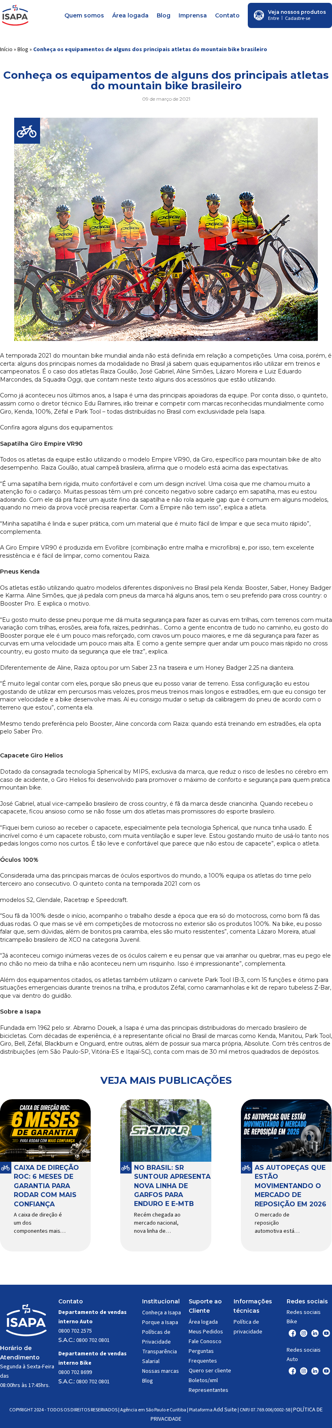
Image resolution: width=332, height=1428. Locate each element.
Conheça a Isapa (161, 1313)
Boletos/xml (203, 1380)
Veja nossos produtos (297, 12)
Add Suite (225, 1410)
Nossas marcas (160, 1371)
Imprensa (193, 15)
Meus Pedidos (206, 1332)
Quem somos (84, 15)
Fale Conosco (205, 1341)
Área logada (130, 15)
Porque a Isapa (160, 1322)
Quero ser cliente (210, 1371)
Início (6, 49)
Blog (163, 15)
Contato (227, 15)
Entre (273, 18)
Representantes (208, 1390)
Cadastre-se (297, 18)
